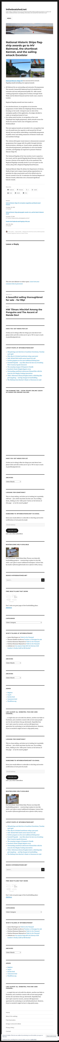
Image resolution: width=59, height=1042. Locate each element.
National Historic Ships (22, 233)
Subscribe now (12, 530)
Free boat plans (10, 1020)
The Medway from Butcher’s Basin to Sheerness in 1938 (24, 380)
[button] (18, 68)
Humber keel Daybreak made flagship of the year (18, 221)
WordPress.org (11, 701)
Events (35, 231)
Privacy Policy (10, 1027)
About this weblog (11, 1016)
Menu (9, 18)
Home (8, 1012)
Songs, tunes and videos (13, 1024)
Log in (9, 695)
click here (9, 607)
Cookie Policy (33, 1039)
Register (10, 692)
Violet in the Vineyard (27, 637)
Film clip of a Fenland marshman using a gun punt (22, 356)
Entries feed (11, 697)
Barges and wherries (28, 231)
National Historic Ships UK (14, 80)
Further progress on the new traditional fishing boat (23, 360)
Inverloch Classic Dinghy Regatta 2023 (19, 369)
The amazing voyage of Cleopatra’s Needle (20, 367)
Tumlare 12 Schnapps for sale (33, 639)
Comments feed (12, 699)
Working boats (40, 231)
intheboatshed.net (16, 9)
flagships (13, 233)
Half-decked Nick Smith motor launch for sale (21, 358)
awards (9, 233)
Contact (8, 1031)
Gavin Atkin (11, 231)
